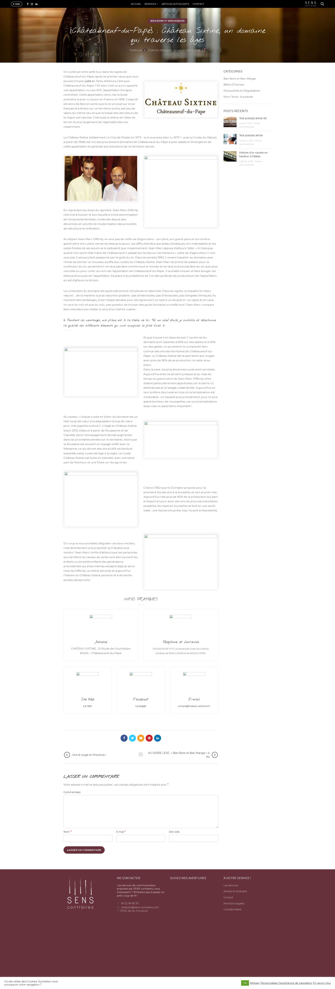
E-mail (121, 831)
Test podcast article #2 (253, 118)
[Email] (140, 738)
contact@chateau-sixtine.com (194, 706)
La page (140, 706)
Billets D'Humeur (234, 84)
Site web (174, 831)
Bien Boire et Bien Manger (167, 21)
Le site (87, 706)
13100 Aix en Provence (134, 910)
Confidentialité (232, 909)
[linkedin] (36, 4)
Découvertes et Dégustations (242, 90)
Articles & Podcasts (235, 891)
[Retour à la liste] (140, 754)
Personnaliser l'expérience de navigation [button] (286, 983)
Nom (68, 831)
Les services (231, 885)
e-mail (16, 4)
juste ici (90, 81)
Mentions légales (234, 903)
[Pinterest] (149, 738)
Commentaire (72, 792)
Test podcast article (251, 135)
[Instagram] (32, 4)
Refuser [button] (255, 983)
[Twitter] (132, 738)
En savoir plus (322, 983)
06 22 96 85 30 (130, 903)
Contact (228, 897)
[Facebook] (28, 4)
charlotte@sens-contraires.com (140, 907)
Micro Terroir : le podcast (238, 96)
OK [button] (245, 982)
